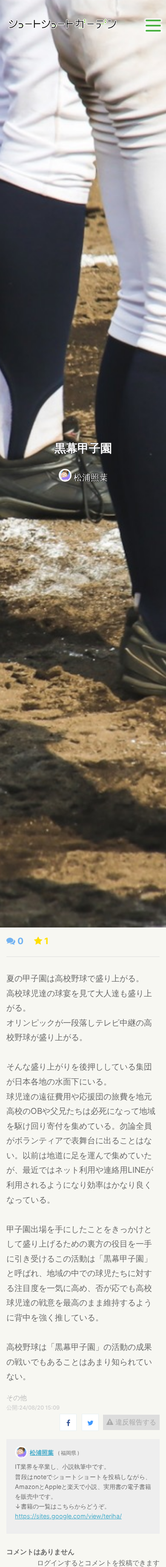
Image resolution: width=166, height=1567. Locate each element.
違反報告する (134, 1422)
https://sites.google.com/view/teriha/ (68, 1516)
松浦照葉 (91, 477)
